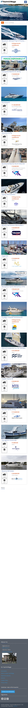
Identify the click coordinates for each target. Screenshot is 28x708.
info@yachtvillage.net (7, 651)
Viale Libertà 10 (5, 648)
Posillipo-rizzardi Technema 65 (12, 317)
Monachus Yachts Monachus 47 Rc (13, 287)
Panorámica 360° (20, 273)
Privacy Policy (4, 682)
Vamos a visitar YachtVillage (7, 673)
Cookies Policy (4, 680)
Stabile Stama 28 (7, 379)
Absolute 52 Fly (7, 133)
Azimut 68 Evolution (8, 194)
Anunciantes (4, 671)
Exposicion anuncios (5, 675)
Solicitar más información (8, 691)
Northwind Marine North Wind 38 (13, 164)
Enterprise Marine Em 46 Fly (11, 72)
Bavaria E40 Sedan (8, 471)
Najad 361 (5, 256)
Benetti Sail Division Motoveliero (12, 225)
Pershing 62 (6, 102)
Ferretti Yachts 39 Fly (9, 409)
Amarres (3, 678)
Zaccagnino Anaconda (9, 440)
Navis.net (15, 706)
